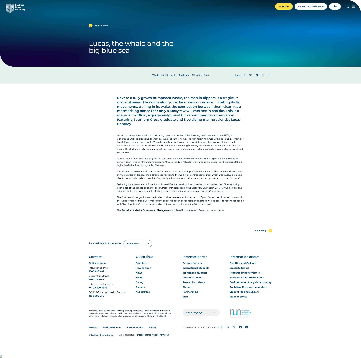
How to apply (144, 268)
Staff (185, 296)
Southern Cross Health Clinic (247, 277)
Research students (194, 282)
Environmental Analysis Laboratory (251, 282)
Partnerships (190, 292)
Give (335, 6)
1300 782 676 (96, 296)
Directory (141, 263)
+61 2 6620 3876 (98, 287)
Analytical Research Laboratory (248, 287)
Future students (192, 263)
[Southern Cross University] (15, 8)
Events (140, 277)
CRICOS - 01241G (144, 335)
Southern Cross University (102, 335)
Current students (193, 277)
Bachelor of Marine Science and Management (146, 210)
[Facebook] (244, 75)
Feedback (93, 327)
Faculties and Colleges (243, 263)
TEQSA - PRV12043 (160, 335)
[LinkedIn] (257, 75)
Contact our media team (311, 6)
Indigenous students (195, 272)
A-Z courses (143, 292)
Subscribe (284, 6)
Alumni (187, 287)
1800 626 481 (96, 271)
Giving (139, 282)
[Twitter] (250, 75)
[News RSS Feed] (263, 75)
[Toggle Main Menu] (354, 6)
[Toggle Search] (347, 6)
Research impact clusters (245, 272)
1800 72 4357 (96, 279)
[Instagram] (228, 327)
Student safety (238, 296)
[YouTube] (247, 327)
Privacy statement (135, 327)
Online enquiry (98, 263)
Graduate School (239, 268)
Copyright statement (112, 327)
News (139, 272)
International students (196, 268)
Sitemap (152, 327)
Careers (140, 287)
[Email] (269, 75)
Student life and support (244, 292)
